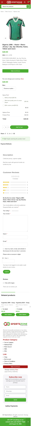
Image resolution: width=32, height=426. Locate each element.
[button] (30, 306)
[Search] (28, 6)
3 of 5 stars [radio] (15, 210)
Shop (5, 357)
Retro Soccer (8, 11)
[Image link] (15, 324)
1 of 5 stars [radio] (12, 210)
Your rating (6, 210)
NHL (5, 351)
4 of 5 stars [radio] (16, 210)
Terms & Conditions (9, 361)
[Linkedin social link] (10, 133)
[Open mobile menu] (2, 2)
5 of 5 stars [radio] (17, 210)
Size (3, 85)
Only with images (10, 283)
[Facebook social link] (6, 133)
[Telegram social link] (14, 133)
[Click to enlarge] (6, 38)
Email (5, 241)
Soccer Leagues (8, 342)
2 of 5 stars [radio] (13, 210)
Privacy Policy (8, 363)
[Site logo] (14, 2)
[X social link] (8, 133)
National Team (8, 344)
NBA (5, 349)
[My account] (24, 2)
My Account (7, 359)
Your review (6, 213)
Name (5, 234)
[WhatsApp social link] (12, 133)
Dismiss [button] (28, 422)
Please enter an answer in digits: (12, 254)
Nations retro (16, 11)
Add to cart (19, 127)
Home (2, 11)
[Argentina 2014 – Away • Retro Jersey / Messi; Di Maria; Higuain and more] (22, 299)
